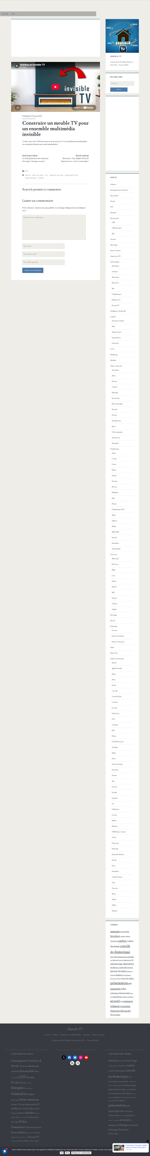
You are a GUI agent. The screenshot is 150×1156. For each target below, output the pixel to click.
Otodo (114, 837)
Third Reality (116, 549)
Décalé (112, 201)
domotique (122, 952)
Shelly (114, 526)
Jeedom (114, 787)
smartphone (117, 997)
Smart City (114, 653)
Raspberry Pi (116, 300)
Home (5, 14)
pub (130, 983)
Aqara (114, 453)
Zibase (114, 899)
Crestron (115, 702)
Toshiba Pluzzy (117, 877)
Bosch (114, 685)
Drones (114, 630)
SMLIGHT (115, 532)
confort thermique (116, 1070)
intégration (71, 175)
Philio (114, 515)
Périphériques (116, 294)
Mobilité (113, 360)
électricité (125, 1010)
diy (46, 175)
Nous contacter (98, 1035)
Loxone (114, 815)
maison (118, 975)
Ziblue (114, 905)
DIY (13, 14)
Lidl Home (115, 809)
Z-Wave (114, 604)
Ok (62, 1153)
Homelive (115, 770)
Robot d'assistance (118, 636)
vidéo (41, 178)
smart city (122, 1115)
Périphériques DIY (118, 509)
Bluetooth (115, 559)
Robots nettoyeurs (118, 642)
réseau (122, 993)
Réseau (112, 621)
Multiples (115, 492)
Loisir (112, 349)
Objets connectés (116, 366)
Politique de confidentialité (70, 1035)
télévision (30, 178)
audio (28, 175)
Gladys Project (116, 332)
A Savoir (113, 184)
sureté (124, 997)
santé (127, 993)
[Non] (147, 1151)
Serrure (114, 415)
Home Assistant (117, 764)
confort (122, 941)
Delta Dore (115, 713)
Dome (114, 464)
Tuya (113, 883)
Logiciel (113, 317)
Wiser (114, 894)
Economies (116, 398)
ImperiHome (116, 338)
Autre (114, 376)
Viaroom (115, 888)
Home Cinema (115, 251)
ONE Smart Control (119, 832)
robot (123, 988)
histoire (115, 960)
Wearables (115, 443)
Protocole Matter (126, 975)
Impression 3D (115, 256)
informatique (116, 963)
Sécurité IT (115, 305)
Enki (113, 326)
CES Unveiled (116, 228)
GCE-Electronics (118, 742)
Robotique (113, 626)
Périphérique (114, 449)
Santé (112, 647)
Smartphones (116, 421)
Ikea (113, 781)
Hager (114, 753)
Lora (113, 576)
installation (56, 175)
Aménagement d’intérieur (119, 190)
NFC (113, 592)
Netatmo (115, 826)
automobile (124, 931)
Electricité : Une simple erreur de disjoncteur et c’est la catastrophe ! (75, 159)
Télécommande (117, 432)
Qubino (114, 521)
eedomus (115, 725)
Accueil (47, 1035)
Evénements (114, 218)
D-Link (114, 708)
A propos (87, 1035)
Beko (113, 680)
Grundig (114, 747)
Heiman (114, 481)
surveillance (130, 997)
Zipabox (114, 911)
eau (111, 960)
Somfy (114, 860)
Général (113, 239)
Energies (113, 213)
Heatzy (114, 476)
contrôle (125, 946)
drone (112, 957)
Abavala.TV (75, 1029)
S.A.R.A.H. (115, 343)
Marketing (113, 355)
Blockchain (115, 266)
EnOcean (115, 564)
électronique (115, 1015)
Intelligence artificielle (118, 967)
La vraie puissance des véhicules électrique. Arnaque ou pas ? (35, 159)
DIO (113, 719)
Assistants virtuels (118, 321)
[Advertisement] (55, 38)
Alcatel (114, 663)
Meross (114, 487)
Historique (114, 245)
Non (67, 1153)
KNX (113, 570)
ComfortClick (116, 696)
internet (130, 967)
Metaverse (115, 283)
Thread (114, 598)
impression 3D (128, 960)
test (121, 1001)
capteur (127, 936)
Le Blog (55, 1035)
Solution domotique (117, 659)
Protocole (113, 554)
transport (128, 1001)
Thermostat (116, 438)
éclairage (115, 1006)
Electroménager (117, 404)
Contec (114, 459)
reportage (115, 988)
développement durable (124, 957)
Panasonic (115, 843)
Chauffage (113, 941)
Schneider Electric (118, 854)
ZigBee (114, 609)
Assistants (115, 370)
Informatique (114, 262)
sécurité (115, 1001)
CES (113, 222)
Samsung (115, 849)
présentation (119, 983)
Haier (114, 759)
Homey (114, 775)
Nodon (114, 504)
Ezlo (113, 730)
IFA (113, 234)
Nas (113, 289)
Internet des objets (118, 971)
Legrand (114, 798)
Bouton (114, 381)
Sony (113, 866)
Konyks (114, 792)
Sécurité (114, 409)
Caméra (114, 387)
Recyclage (113, 615)
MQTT (114, 587)
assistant (115, 931)
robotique (114, 993)
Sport (114, 426)
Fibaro (114, 470)
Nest (113, 498)
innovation (128, 963)
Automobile (114, 196)
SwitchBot (115, 543)
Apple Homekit (117, 668)
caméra (122, 936)
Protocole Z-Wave (115, 979)
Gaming (114, 272)
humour (121, 960)
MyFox (114, 821)
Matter (114, 581)
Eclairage (115, 393)
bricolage (38, 175)
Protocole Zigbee (127, 978)
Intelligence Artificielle (118, 311)
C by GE (114, 691)
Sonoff (114, 538)
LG (113, 804)
